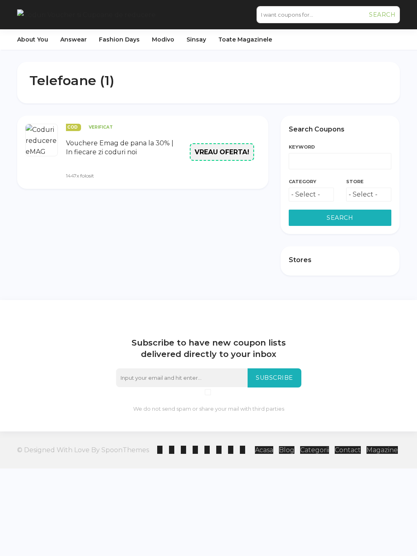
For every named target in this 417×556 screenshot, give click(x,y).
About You (32, 39)
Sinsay (196, 39)
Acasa (264, 450)
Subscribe (274, 377)
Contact (348, 450)
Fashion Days (119, 39)
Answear (73, 39)
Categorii (314, 450)
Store (355, 181)
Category (302, 181)
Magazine (382, 450)
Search (382, 14)
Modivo (163, 39)
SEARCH (340, 217)
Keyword (302, 147)
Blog (286, 450)
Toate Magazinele (245, 39)
